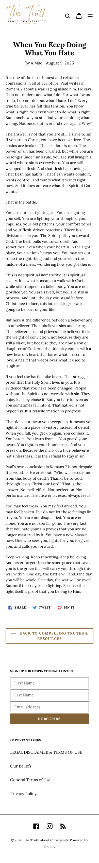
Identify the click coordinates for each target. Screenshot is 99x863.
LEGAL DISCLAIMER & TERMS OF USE (46, 752)
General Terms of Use (30, 779)
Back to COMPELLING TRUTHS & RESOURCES (53, 636)
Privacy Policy (23, 793)
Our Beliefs (20, 765)
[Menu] (90, 16)
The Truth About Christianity (46, 840)
